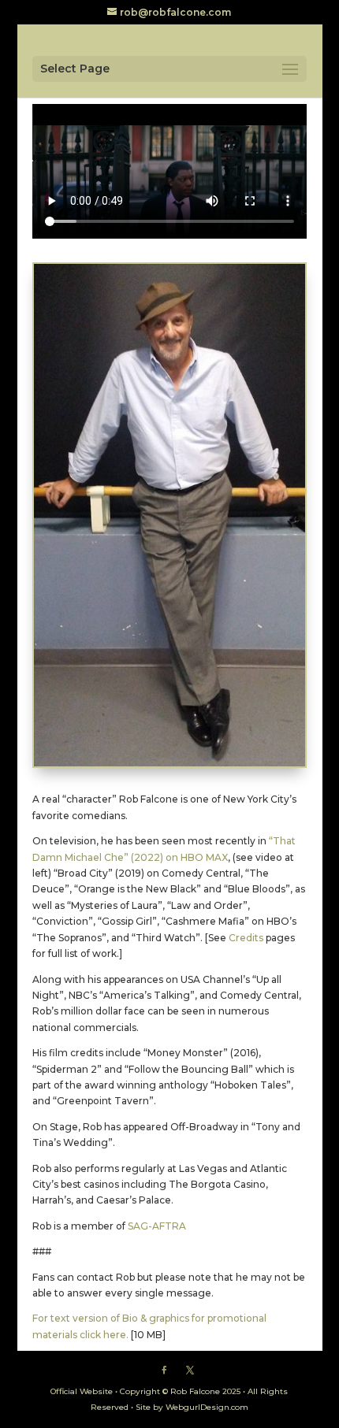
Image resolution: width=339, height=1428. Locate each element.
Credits (246, 938)
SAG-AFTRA (157, 1226)
